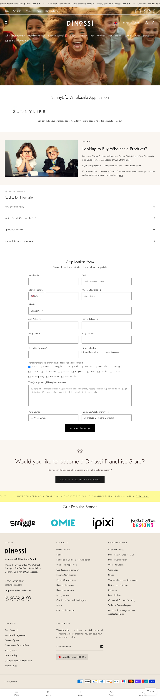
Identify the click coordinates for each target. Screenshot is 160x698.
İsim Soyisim (33, 275)
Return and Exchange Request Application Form (121, 612)
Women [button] (101, 35)
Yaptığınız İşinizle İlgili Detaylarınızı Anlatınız (47, 382)
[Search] (6, 22)
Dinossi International (65, 585)
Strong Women (63, 595)
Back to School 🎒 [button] (58, 35)
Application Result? (14, 229)
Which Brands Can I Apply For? (20, 218)
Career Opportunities (66, 580)
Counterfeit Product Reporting (121, 600)
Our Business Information (67, 569)
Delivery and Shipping (118, 585)
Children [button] (82, 35)
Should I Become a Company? (19, 241)
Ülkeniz (31, 304)
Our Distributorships (65, 610)
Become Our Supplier (66, 575)
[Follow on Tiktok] (149, 11)
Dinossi (14, 681)
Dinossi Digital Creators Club (121, 554)
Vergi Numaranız (35, 333)
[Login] (146, 22)
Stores (146, 35)
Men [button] (110, 35)
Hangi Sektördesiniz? (38, 348)
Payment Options (12, 640)
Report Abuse (11, 665)
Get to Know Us (63, 549)
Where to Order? (116, 564)
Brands (31, 35)
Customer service (116, 549)
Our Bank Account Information (18, 660)
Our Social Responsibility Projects (71, 600)
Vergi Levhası (34, 412)
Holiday (41, 35)
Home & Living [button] (123, 35)
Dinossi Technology (65, 590)
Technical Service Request (119, 605)
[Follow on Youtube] (144, 11)
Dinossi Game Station (117, 559)
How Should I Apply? (15, 206)
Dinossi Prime (114, 595)
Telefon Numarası (36, 290)
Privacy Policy (11, 650)
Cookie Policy (11, 655)
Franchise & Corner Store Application (73, 559)
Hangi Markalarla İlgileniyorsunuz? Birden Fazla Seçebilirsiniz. (55, 362)
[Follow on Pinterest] (153, 11)
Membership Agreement (15, 635)
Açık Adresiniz (34, 319)
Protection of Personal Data (17, 645)
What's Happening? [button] (15, 35)
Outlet (137, 35)
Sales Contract (11, 630)
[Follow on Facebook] (135, 11)
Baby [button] (72, 35)
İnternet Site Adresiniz (91, 290)
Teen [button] (92, 35)
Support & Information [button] (16, 40)
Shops (59, 605)
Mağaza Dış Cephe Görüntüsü (95, 412)
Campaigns (113, 569)
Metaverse (112, 590)
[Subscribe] (102, 646)
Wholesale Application (66, 564)
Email (84, 275)
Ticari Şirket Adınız (90, 319)
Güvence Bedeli (89, 348)
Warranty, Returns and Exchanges (123, 580)
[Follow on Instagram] (140, 11)
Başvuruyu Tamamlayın (80, 428)
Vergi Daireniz (88, 333)
